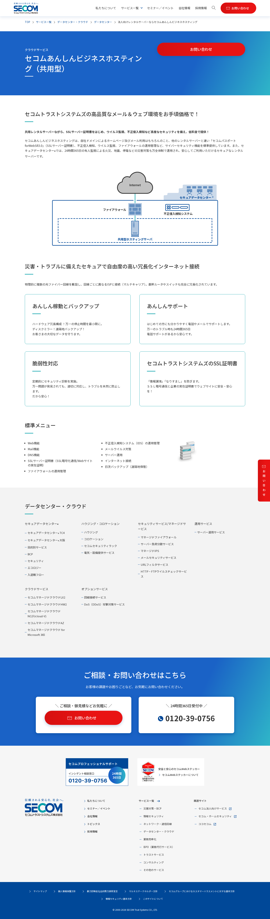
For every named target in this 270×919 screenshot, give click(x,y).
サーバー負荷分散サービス (157, 544)
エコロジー (34, 568)
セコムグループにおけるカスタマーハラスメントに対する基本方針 (202, 891)
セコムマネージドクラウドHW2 (47, 604)
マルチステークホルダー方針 (143, 891)
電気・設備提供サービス (99, 553)
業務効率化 (149, 839)
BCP (30, 554)
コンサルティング (153, 862)
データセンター (103, 22)
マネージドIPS (150, 551)
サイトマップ (40, 891)
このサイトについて (153, 898)
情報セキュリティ (153, 816)
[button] (214, 8)
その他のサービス (153, 870)
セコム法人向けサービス (213, 808)
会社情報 (184, 8)
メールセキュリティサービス (158, 557)
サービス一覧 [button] (130, 8)
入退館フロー (36, 575)
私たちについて (106, 8)
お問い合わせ (264, 483)
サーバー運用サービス (211, 532)
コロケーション (93, 539)
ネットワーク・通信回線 (157, 824)
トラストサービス (153, 854)
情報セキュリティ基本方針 (119, 898)
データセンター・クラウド (72, 22)
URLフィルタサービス (154, 564)
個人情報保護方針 (67, 891)
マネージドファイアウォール (159, 537)
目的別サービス (37, 547)
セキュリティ (36, 561)
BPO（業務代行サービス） (158, 847)
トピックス (93, 824)
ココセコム (205, 824)
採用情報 (201, 8)
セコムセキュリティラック (100, 546)
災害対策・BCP (152, 808)
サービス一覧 (146, 801)
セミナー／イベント (160, 8)
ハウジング (91, 532)
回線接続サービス (95, 597)
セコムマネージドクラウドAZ (46, 623)
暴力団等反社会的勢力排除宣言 (102, 891)
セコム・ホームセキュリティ (215, 816)
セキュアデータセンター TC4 (46, 533)
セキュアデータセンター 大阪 (46, 540)
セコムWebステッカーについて (180, 775)
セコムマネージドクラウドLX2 (46, 597)
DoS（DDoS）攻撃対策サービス (104, 604)
